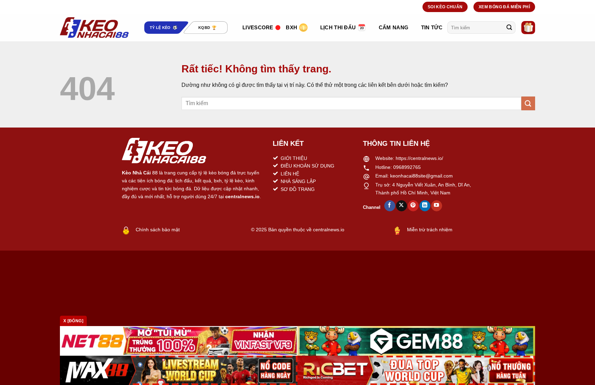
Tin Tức (431, 27)
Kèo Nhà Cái (136, 172)
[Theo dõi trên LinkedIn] (424, 205)
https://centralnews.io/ (419, 158)
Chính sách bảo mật (158, 229)
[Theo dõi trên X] (401, 205)
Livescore (257, 27)
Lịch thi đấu (338, 27)
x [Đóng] (73, 320)
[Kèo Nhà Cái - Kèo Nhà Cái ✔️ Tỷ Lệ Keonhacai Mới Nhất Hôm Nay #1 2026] (94, 27)
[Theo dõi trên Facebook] (389, 205)
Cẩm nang (393, 27)
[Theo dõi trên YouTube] (436, 205)
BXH (291, 27)
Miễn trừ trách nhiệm (429, 229)
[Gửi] (509, 27)
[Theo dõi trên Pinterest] (413, 205)
